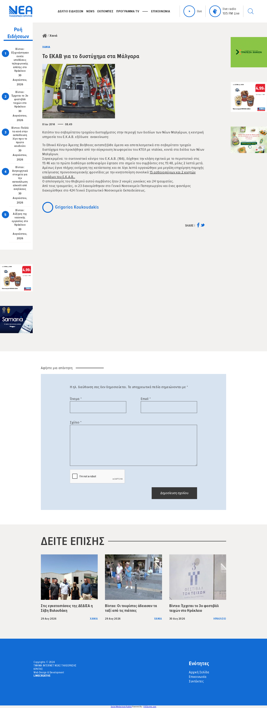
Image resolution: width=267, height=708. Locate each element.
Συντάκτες (196, 681)
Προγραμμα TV (127, 11)
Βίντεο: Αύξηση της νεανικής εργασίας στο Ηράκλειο (20, 217)
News (90, 11)
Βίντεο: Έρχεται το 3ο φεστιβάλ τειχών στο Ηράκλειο (20, 99)
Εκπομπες (105, 11)
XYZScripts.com (149, 706)
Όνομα (76, 399)
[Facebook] (198, 226)
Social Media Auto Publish (121, 706)
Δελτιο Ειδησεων (70, 11)
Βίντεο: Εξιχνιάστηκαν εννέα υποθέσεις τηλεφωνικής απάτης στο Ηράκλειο (20, 60)
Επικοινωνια (160, 11)
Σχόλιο (76, 422)
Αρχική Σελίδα (199, 672)
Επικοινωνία (198, 677)
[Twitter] (202, 226)
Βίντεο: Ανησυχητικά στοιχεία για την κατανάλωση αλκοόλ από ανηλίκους (20, 178)
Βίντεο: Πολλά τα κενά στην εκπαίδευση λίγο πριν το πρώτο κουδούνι (20, 137)
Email (146, 399)
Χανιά (53, 36)
